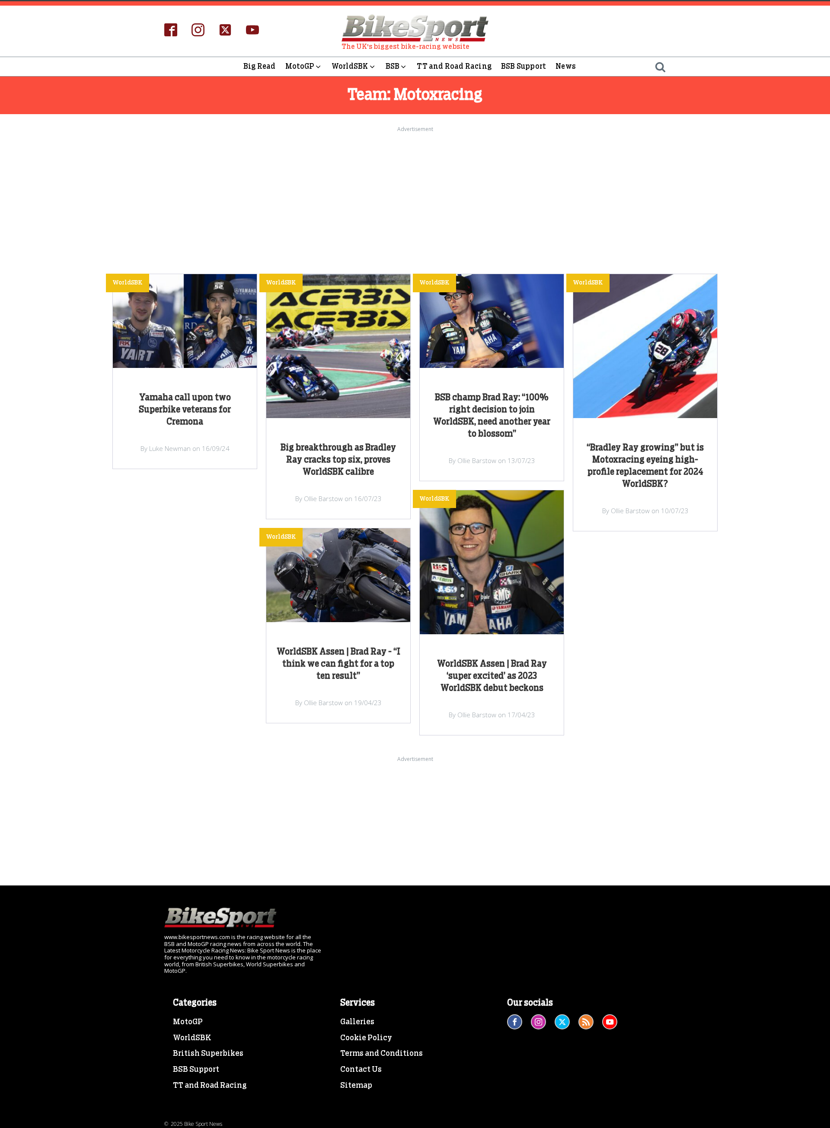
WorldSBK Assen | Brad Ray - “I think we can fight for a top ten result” (338, 664)
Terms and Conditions (381, 1054)
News (565, 66)
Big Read (259, 66)
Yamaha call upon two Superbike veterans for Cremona (185, 409)
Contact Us (361, 1070)
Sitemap (356, 1086)
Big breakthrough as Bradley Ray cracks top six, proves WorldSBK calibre (338, 460)
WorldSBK (350, 66)
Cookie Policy (366, 1038)
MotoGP (299, 66)
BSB (393, 66)
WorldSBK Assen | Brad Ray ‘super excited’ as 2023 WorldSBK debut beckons (492, 676)
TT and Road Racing (454, 66)
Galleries (357, 1022)
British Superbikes (208, 1054)
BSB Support (523, 66)
